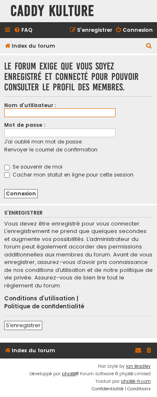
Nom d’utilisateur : (30, 105)
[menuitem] (23, 30)
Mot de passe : (25, 124)
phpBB (69, 374)
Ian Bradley (138, 366)
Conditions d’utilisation (39, 298)
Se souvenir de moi (36, 166)
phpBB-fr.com (136, 381)
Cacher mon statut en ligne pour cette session (72, 174)
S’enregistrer (23, 325)
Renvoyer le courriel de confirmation (51, 149)
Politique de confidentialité (44, 306)
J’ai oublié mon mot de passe (43, 141)
